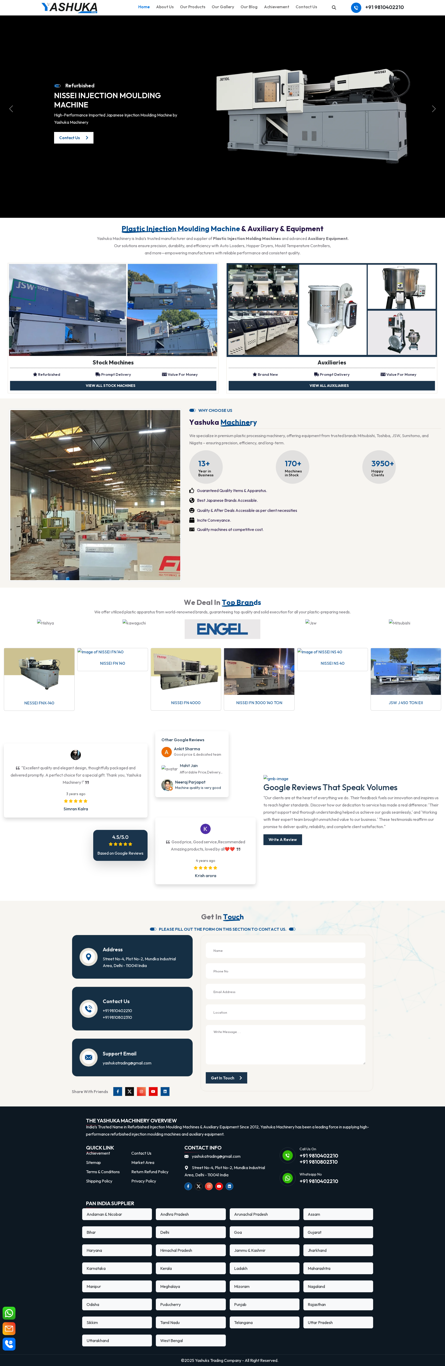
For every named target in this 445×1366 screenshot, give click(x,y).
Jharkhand (317, 1250)
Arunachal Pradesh (251, 1214)
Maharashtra (319, 1268)
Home (144, 6)
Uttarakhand (98, 1340)
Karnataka (96, 1268)
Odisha (93, 1304)
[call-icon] (9, 1344)
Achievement (276, 6)
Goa (238, 1232)
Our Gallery (223, 6)
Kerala (166, 1268)
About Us (165, 6)
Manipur (94, 1286)
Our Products (192, 6)
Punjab (240, 1304)
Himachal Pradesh (176, 1250)
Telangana (243, 1322)
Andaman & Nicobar (104, 1214)
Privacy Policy (143, 1181)
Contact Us (306, 6)
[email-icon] (9, 1328)
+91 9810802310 (117, 1017)
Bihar (91, 1232)
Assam (314, 1214)
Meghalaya (170, 1286)
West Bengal (171, 1340)
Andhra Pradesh (174, 1214)
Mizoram (242, 1286)
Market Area (142, 1162)
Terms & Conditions (103, 1171)
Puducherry (170, 1304)
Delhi (164, 1232)
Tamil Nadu (170, 1322)
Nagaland (316, 1286)
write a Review (283, 839)
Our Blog (249, 6)
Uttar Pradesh (320, 1322)
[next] (434, 109)
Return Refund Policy (149, 1171)
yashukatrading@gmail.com (127, 1062)
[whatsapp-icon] (9, 1313)
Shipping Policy (99, 1181)
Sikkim (92, 1322)
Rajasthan (317, 1304)
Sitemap (93, 1162)
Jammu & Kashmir (250, 1250)
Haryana (94, 1250)
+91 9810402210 (384, 7)
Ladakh (240, 1268)
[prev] (11, 109)
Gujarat (314, 1232)
